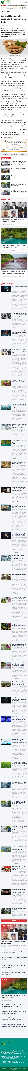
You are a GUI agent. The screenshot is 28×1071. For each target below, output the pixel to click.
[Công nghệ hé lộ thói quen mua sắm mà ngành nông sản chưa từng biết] (6, 626)
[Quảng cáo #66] (14, 8)
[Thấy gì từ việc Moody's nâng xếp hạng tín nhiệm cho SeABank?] (6, 869)
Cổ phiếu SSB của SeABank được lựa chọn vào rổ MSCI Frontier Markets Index (18, 557)
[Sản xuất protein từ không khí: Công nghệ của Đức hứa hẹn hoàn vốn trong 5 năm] (6, 427)
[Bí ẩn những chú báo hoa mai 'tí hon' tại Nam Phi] (6, 577)
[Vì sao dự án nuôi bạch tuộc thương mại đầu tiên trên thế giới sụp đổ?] (6, 333)
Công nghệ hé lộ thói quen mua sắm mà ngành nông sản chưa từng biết (19, 625)
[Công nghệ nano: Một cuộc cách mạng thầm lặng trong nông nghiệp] (6, 383)
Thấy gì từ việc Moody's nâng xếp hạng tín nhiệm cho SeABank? (19, 868)
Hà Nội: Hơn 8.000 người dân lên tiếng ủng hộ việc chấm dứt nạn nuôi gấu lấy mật (19, 315)
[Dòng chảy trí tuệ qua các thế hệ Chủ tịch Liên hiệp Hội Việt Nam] (14, 210)
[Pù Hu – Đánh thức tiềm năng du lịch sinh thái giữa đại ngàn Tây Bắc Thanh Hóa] (6, 804)
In (23, 154)
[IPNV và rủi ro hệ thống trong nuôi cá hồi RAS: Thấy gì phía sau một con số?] (6, 700)
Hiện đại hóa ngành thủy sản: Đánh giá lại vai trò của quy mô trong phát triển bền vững (19, 406)
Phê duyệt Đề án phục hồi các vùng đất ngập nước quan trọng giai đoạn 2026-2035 (13, 273)
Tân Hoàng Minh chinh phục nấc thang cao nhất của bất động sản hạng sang (18, 489)
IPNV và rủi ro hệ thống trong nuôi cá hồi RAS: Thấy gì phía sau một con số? (19, 699)
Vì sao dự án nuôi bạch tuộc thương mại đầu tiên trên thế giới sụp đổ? (19, 332)
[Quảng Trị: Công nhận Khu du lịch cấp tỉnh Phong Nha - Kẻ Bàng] (14, 236)
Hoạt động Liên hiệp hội (10, 926)
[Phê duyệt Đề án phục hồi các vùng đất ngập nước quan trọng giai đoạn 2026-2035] (14, 262)
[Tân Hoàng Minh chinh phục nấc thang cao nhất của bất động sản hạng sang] (6, 490)
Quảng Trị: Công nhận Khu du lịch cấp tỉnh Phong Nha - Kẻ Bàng (13, 246)
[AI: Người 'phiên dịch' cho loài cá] (6, 289)
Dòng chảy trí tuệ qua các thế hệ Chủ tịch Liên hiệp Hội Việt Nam (13, 220)
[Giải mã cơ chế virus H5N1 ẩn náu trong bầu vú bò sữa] (6, 600)
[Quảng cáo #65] (14, 145)
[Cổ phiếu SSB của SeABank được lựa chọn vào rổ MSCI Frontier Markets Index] (6, 558)
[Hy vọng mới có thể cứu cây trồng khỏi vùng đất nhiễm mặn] (6, 765)
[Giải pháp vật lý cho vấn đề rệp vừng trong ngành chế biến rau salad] (6, 829)
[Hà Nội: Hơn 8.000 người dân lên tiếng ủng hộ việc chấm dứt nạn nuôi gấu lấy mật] (6, 316)
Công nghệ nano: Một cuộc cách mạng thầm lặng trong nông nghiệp (18, 382)
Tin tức (3, 216)
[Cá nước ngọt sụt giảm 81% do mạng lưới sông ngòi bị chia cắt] (6, 507)
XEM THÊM (14, 920)
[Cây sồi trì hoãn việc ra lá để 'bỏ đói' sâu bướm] (6, 464)
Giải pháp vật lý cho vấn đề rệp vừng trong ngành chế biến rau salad (19, 828)
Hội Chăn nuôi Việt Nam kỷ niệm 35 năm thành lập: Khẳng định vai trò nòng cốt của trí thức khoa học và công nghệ (14, 965)
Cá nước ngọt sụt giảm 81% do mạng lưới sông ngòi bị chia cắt (19, 506)
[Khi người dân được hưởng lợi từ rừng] (6, 911)
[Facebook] (2, 1048)
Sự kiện (4, 979)
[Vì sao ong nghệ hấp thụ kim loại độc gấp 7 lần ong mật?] (6, 647)
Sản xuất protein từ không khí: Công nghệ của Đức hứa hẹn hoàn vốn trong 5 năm (19, 426)
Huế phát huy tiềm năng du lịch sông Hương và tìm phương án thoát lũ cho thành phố (19, 848)
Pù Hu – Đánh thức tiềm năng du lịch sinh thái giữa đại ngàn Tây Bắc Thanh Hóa (19, 802)
